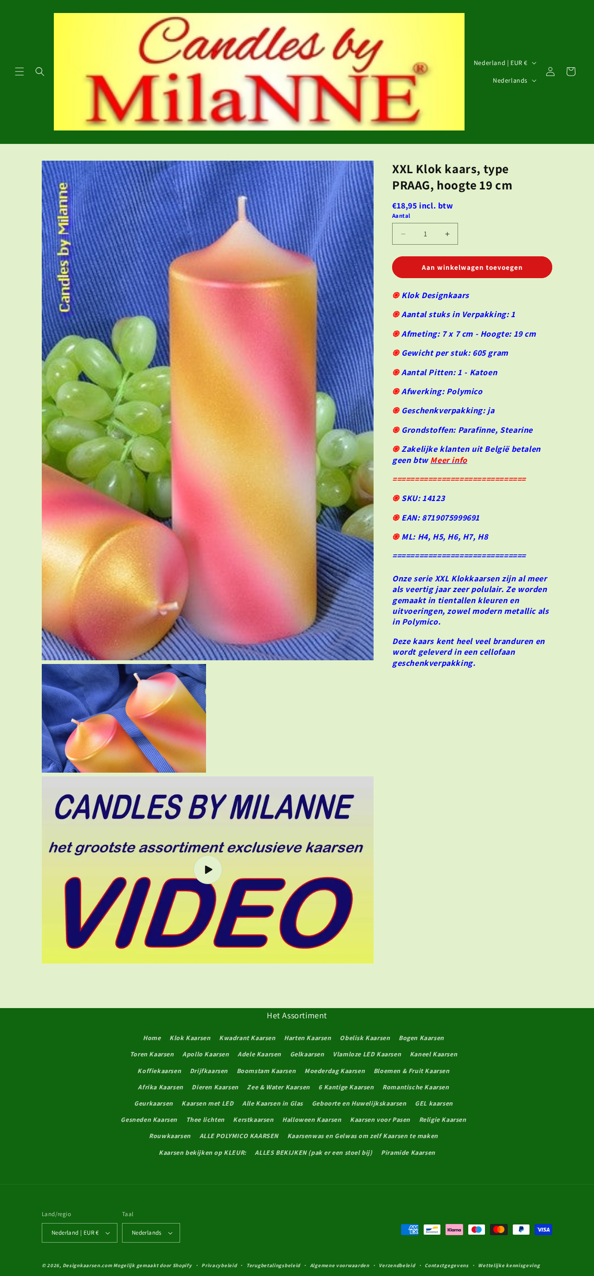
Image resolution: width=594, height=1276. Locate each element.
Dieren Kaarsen (215, 1087)
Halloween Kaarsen (311, 1119)
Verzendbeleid (397, 1265)
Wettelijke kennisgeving (509, 1265)
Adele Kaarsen (259, 1054)
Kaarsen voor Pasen (380, 1119)
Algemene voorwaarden (339, 1265)
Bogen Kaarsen (421, 1038)
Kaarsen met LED (207, 1103)
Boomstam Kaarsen (266, 1071)
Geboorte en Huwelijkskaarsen (359, 1103)
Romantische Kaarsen (415, 1087)
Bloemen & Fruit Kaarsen (412, 1071)
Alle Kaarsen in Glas (272, 1103)
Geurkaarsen (153, 1103)
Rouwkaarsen (170, 1136)
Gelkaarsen (307, 1054)
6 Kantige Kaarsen (346, 1087)
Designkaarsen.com (87, 1265)
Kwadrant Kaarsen (247, 1038)
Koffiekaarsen (159, 1071)
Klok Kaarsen (189, 1038)
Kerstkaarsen (253, 1119)
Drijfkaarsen (209, 1071)
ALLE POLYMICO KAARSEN (239, 1136)
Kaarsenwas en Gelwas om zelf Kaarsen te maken (362, 1136)
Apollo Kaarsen (205, 1054)
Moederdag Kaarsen (334, 1071)
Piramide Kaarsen (408, 1152)
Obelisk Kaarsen (365, 1038)
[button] (19, 71)
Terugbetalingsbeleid (273, 1265)
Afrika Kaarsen (160, 1087)
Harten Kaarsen (307, 1038)
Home (152, 1038)
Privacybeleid (219, 1265)
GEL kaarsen (434, 1103)
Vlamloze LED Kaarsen (367, 1054)
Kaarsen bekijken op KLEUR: (202, 1152)
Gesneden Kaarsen (149, 1119)
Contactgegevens (447, 1265)
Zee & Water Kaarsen (278, 1087)
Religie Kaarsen (442, 1119)
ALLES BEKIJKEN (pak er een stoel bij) (313, 1152)
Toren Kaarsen (152, 1054)
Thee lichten (205, 1119)
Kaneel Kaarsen (433, 1054)
